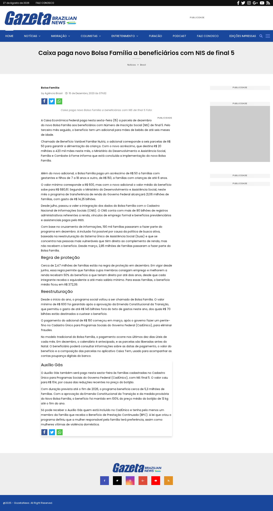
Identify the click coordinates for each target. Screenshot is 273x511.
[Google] (255, 3)
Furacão (155, 36)
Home (9, 36)
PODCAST (179, 36)
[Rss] (268, 3)
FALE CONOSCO (45, 3)
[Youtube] (262, 3)
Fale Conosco (208, 36)
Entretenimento (123, 36)
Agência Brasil (54, 93)
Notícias (30, 36)
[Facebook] (238, 3)
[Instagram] (249, 3)
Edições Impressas (242, 36)
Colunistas (89, 36)
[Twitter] (243, 3)
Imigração (59, 36)
